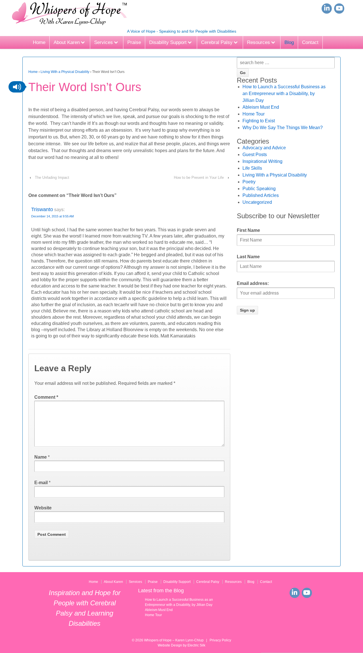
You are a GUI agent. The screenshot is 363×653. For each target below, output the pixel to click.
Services (103, 42)
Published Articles (260, 195)
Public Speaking (259, 188)
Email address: (253, 283)
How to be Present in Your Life (199, 177)
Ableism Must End (260, 107)
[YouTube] (339, 8)
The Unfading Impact (52, 177)
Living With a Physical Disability (65, 72)
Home (39, 42)
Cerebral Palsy (217, 42)
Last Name (248, 256)
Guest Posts (254, 154)
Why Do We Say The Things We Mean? (282, 127)
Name (40, 457)
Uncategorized (257, 202)
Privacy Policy (220, 640)
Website (43, 507)
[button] (17, 87)
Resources (258, 42)
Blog (289, 42)
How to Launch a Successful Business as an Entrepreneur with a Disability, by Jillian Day (284, 93)
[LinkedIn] (327, 8)
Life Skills (252, 168)
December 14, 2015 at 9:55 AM (52, 216)
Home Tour (253, 114)
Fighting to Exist (258, 120)
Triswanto (42, 209)
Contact (310, 42)
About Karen (67, 42)
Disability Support (168, 42)
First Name (248, 230)
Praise (134, 42)
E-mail (41, 482)
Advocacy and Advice (264, 147)
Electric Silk (196, 645)
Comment (46, 397)
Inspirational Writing (262, 161)
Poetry (249, 181)
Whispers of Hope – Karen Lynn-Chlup (173, 640)
